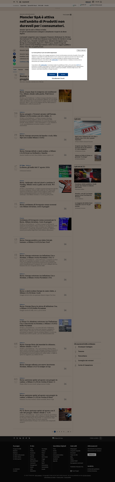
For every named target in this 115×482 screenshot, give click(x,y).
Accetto (63, 74)
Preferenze (52, 74)
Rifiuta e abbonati (81, 50)
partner (78, 64)
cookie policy (55, 59)
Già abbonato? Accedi (58, 78)
